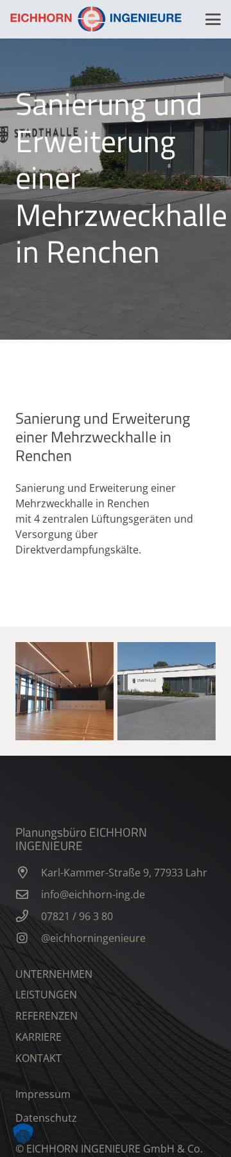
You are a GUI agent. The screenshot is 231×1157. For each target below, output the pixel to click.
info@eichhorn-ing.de (93, 894)
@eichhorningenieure (93, 938)
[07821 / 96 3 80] (28, 916)
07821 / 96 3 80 (77, 916)
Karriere (38, 1037)
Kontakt (38, 1058)
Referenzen (46, 1016)
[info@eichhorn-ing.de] (28, 894)
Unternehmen (53, 974)
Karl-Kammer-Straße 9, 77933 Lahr (124, 873)
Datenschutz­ (46, 1118)
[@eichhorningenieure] (28, 938)
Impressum (43, 1094)
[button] (213, 19)
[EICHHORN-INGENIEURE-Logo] (96, 19)
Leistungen (46, 994)
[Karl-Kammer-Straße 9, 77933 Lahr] (28, 872)
